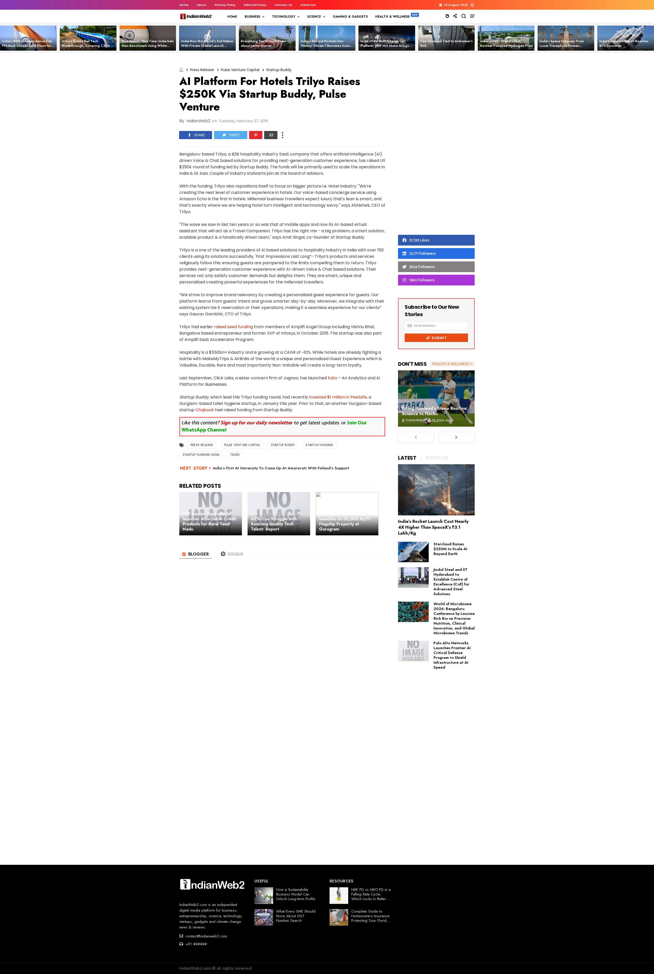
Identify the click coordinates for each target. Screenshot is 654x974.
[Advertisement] (436, 145)
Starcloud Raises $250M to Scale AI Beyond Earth (450, 549)
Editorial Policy (255, 5)
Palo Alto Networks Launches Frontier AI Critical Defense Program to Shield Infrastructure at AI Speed (452, 655)
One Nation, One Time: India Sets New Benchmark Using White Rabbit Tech (148, 46)
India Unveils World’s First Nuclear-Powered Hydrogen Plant (506, 43)
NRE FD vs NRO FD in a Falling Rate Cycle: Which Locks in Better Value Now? (371, 896)
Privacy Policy (225, 5)
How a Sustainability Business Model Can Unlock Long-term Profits (296, 894)
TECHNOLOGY (283, 16)
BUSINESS (252, 16)
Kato (332, 378)
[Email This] (270, 135)
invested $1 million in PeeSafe (338, 397)
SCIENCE (314, 16)
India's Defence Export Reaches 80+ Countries (623, 43)
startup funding (319, 445)
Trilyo (234, 454)
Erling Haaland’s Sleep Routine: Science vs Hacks (435, 411)
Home (184, 5)
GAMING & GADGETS (350, 16)
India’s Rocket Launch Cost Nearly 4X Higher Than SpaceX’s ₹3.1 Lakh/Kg (433, 527)
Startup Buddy (278, 69)
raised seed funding (233, 327)
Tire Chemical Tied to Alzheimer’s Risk (446, 43)
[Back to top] (641, 961)
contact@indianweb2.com (205, 936)
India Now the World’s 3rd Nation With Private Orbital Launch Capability (207, 46)
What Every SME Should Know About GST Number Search (296, 916)
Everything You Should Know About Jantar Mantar (263, 43)
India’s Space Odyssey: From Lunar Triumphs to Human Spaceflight (562, 46)
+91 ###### (195, 944)
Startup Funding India (201, 454)
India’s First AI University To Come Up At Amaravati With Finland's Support (281, 468)
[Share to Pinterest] (255, 135)
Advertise (308, 5)
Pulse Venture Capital (240, 69)
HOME (232, 16)
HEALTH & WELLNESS (392, 16)
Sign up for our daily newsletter (256, 423)
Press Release (202, 69)
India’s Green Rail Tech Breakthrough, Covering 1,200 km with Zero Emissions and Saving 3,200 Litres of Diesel (88, 48)
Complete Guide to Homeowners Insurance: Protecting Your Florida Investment (370, 918)
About (201, 5)
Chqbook (204, 410)
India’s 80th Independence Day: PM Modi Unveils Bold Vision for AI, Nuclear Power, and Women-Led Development (27, 48)
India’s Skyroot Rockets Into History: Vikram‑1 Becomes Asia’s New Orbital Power (326, 46)
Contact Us (283, 5)
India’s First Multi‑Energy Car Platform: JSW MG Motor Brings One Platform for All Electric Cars (385, 46)
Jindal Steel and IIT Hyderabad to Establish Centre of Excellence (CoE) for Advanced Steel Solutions (451, 582)
